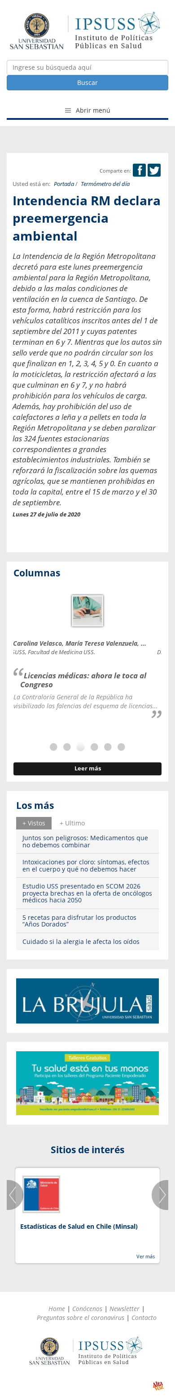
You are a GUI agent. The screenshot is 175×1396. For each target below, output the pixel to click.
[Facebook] (139, 170)
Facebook (139, 170)
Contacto (144, 1317)
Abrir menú (92, 110)
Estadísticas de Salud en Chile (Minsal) (79, 1226)
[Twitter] (154, 170)
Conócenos (87, 1308)
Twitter (154, 170)
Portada (64, 184)
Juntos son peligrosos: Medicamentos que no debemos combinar (85, 841)
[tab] (34, 823)
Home (56, 1308)
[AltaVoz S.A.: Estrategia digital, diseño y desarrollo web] (158, 1386)
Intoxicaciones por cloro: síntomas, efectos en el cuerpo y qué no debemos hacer (85, 865)
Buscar (87, 82)
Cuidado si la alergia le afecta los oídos (81, 941)
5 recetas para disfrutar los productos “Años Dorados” (79, 920)
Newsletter (124, 1308)
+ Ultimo (72, 823)
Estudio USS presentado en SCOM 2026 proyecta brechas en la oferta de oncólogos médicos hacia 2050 (87, 893)
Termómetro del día (105, 184)
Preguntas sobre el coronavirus (80, 1317)
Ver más (145, 1256)
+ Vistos (33, 823)
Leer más (87, 768)
